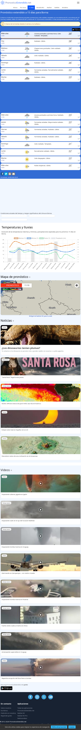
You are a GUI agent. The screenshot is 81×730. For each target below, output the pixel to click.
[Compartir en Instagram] (10, 174)
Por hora (23, 7)
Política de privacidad (59, 727)
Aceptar (72, 727)
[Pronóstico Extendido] (16, 2)
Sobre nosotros (6, 708)
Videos (5, 470)
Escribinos (4, 711)
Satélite (56, 7)
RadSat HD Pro (22, 716)
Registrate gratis (6, 716)
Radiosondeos (22, 718)
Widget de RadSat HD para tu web (40, 316)
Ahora (15, 7)
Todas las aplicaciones (24, 708)
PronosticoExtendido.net (25, 711)
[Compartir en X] (6, 174)
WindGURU (40, 7)
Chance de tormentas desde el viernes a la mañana (23, 24)
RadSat (49, 7)
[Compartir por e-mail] (13, 174)
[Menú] (78, 2)
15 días (31, 7)
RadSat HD (21, 713)
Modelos (65, 7)
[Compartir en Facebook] (2, 174)
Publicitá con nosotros (8, 713)
